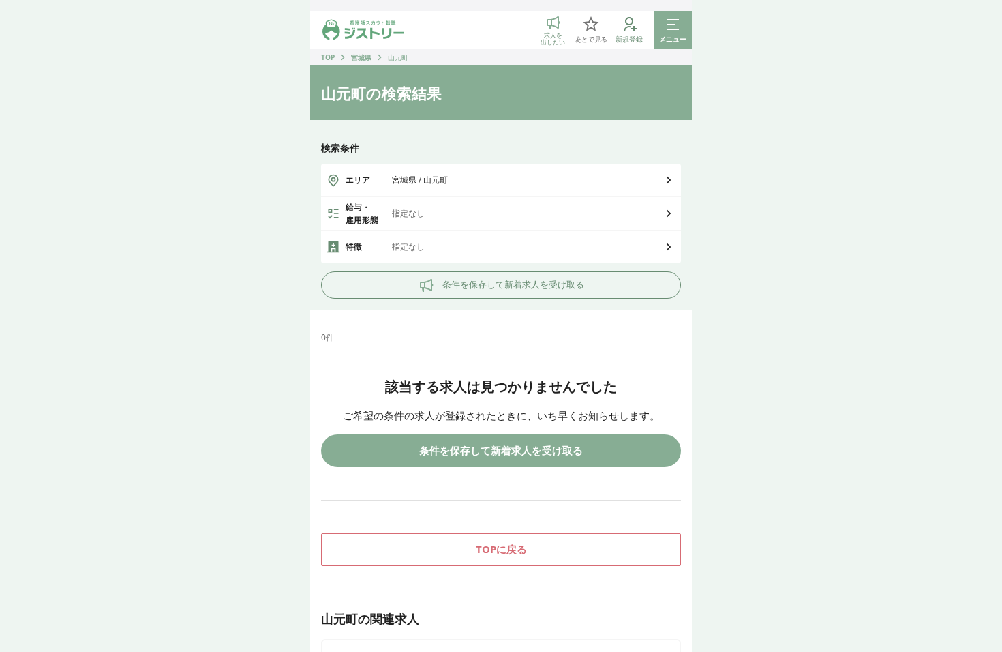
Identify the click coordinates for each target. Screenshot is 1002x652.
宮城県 (361, 57)
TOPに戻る (501, 549)
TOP (328, 57)
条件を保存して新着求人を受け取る (513, 284)
